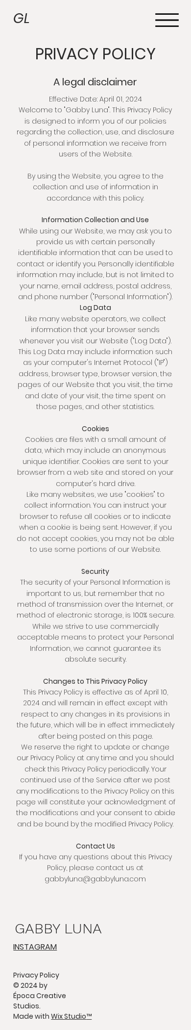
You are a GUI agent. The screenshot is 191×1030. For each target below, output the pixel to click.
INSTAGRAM (35, 947)
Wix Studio (71, 1016)
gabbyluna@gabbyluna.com (95, 879)
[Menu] (167, 20)
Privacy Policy (36, 975)
